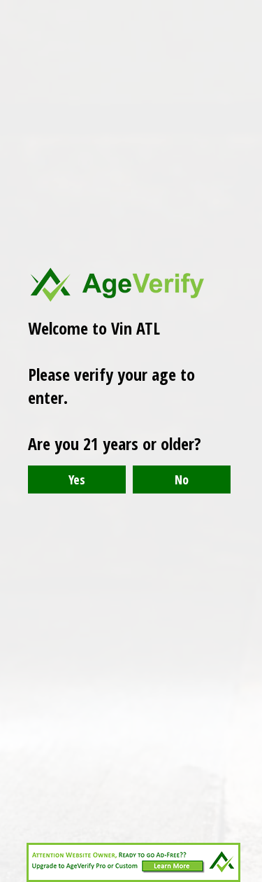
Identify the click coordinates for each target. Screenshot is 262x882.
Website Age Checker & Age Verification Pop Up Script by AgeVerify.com (244, 878)
